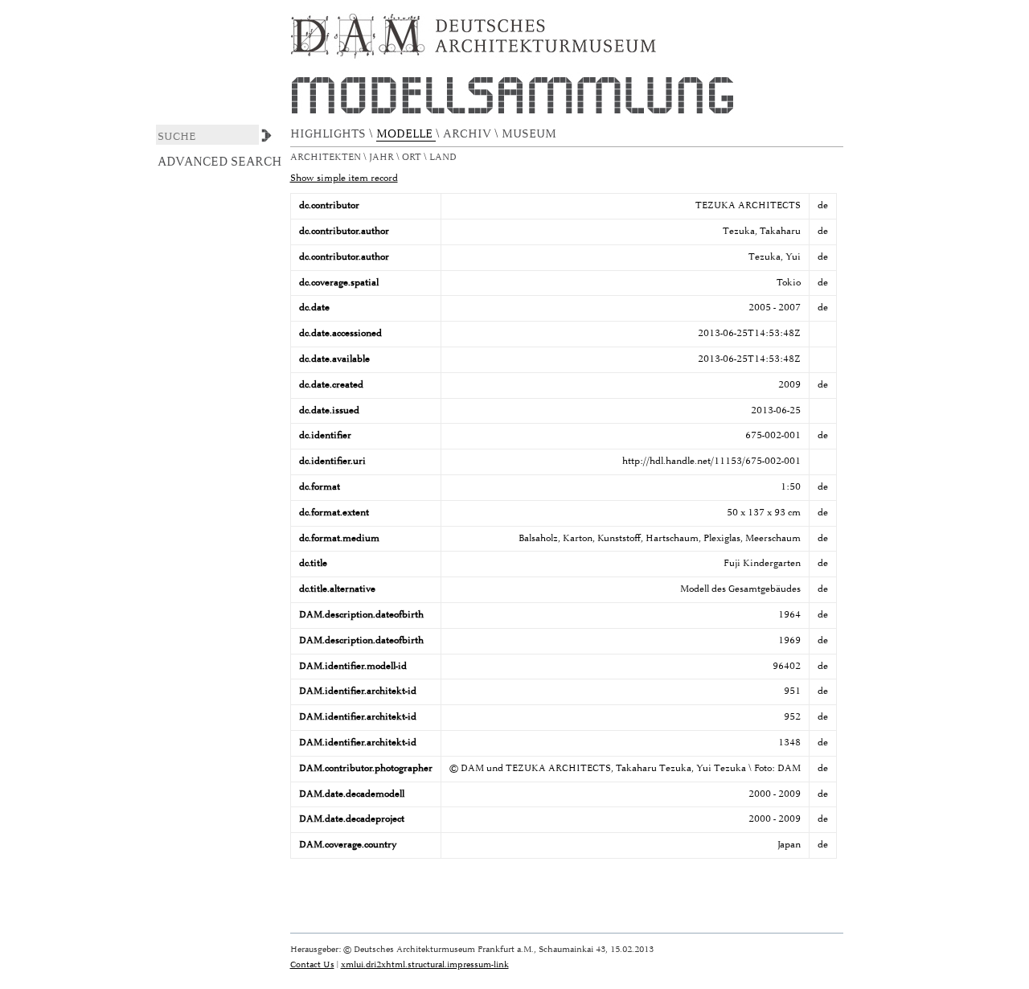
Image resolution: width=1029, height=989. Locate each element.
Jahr (382, 157)
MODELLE (406, 134)
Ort (413, 157)
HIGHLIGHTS (329, 134)
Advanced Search (220, 161)
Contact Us (312, 964)
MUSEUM (531, 134)
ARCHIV (468, 134)
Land (444, 157)
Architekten (326, 157)
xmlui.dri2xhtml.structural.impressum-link (425, 964)
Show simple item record (344, 178)
